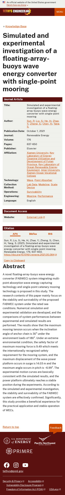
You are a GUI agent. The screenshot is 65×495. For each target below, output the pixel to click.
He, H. (48, 120)
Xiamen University (37, 152)
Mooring (31, 196)
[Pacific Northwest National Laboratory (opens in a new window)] (44, 442)
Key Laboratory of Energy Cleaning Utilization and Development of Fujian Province (41, 158)
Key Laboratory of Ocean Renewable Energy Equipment (43, 167)
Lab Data (32, 184)
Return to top (11, 427)
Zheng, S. (35, 123)
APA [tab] (15, 233)
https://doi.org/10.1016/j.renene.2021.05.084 (29, 254)
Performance (45, 196)
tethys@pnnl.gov (13, 471)
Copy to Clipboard (14, 260)
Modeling (44, 184)
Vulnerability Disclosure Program (23, 485)
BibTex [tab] (33, 233)
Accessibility (35, 481)
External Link (34, 217)
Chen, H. (47, 123)
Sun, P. (31, 120)
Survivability (34, 191)
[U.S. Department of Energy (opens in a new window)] (17, 442)
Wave (30, 180)
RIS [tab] (50, 233)
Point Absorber (43, 180)
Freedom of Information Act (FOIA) (24, 489)
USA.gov (53, 489)
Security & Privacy (12, 481)
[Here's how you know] (32, 4)
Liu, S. (39, 120)
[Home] (17, 11)
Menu (59, 12)
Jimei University (50, 170)
